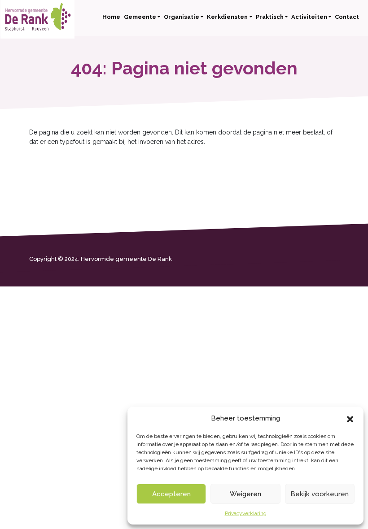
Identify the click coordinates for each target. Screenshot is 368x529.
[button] (350, 418)
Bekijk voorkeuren (319, 494)
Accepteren (171, 494)
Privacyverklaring (246, 513)
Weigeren (245, 494)
